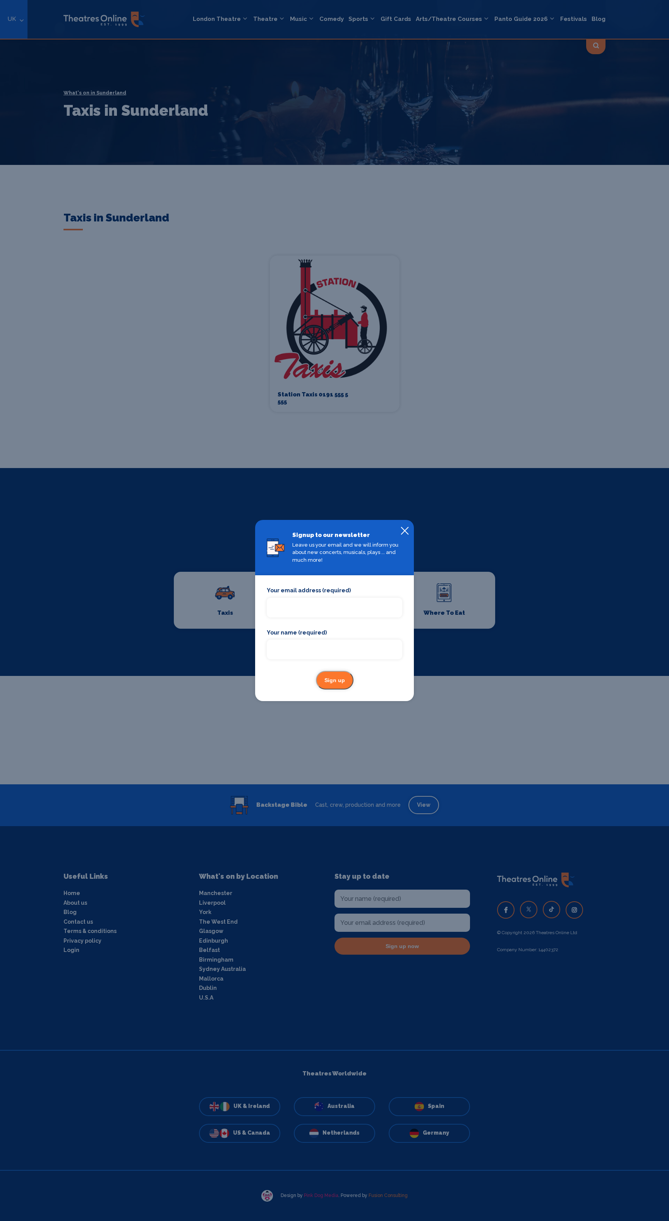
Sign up (334, 680)
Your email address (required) (309, 590)
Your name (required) (297, 632)
